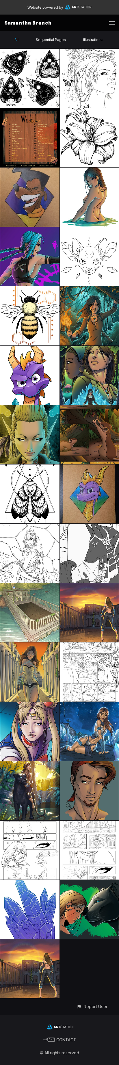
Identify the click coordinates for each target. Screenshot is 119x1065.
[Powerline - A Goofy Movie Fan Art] (30, 170)
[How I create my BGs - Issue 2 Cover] (89, 586)
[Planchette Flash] (30, 52)
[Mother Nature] (89, 52)
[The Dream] (89, 527)
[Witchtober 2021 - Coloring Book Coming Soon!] (30, 111)
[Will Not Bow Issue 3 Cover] (30, 764)
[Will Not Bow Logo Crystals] (30, 883)
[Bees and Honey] (30, 289)
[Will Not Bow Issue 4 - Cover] (89, 349)
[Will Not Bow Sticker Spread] (89, 170)
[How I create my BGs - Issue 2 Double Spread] (30, 586)
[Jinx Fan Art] (30, 230)
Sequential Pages (51, 40)
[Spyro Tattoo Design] (89, 467)
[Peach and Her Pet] (30, 527)
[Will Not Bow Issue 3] (30, 823)
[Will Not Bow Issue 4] (89, 645)
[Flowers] (89, 111)
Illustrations (93, 40)
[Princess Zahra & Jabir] (89, 883)
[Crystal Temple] (89, 705)
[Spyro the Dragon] (30, 349)
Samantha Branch (28, 23)
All (16, 40)
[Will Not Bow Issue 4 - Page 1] (89, 408)
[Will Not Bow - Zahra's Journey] (89, 289)
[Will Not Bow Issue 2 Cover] (30, 942)
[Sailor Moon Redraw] (30, 705)
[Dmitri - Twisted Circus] (89, 764)
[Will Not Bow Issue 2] (89, 823)
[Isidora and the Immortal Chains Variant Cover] (30, 645)
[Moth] (30, 467)
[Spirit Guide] (30, 408)
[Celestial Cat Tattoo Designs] (89, 230)
